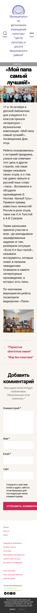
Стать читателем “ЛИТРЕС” (13, 575)
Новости (6, 531)
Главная (6, 527)
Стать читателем (9, 571)
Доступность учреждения (12, 563)
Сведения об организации (12, 543)
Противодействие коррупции (13, 555)
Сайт (6, 469)
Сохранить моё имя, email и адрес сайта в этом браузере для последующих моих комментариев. (18, 490)
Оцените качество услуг (11, 559)
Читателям (7, 551)
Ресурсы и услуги (9, 547)
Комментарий (12, 408)
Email (7, 454)
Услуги (5, 535)
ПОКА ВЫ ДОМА (9, 579)
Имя (6, 438)
